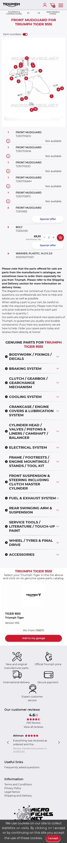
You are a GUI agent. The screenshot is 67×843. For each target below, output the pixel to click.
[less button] (44, 237)
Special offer (48, 219)
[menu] (60, 4)
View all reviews (33, 726)
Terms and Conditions (18, 784)
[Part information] (8, 141)
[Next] (38, 13)
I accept (53, 838)
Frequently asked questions (21, 767)
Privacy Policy (12, 788)
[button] (33, 595)
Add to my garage (33, 638)
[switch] (25, 34)
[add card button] (60, 237)
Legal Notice (12, 791)
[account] (45, 4)
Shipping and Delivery (18, 795)
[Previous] (29, 13)
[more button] (53, 237)
